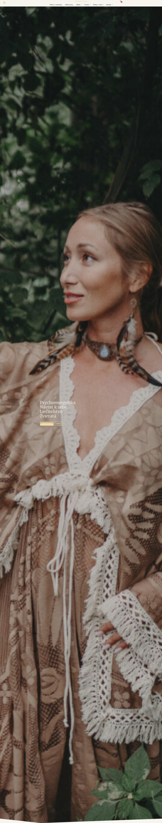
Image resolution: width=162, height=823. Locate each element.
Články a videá (97, 5)
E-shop (87, 5)
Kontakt (108, 5)
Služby (78, 5)
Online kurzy (69, 5)
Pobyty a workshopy (56, 5)
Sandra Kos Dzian (81, 1)
